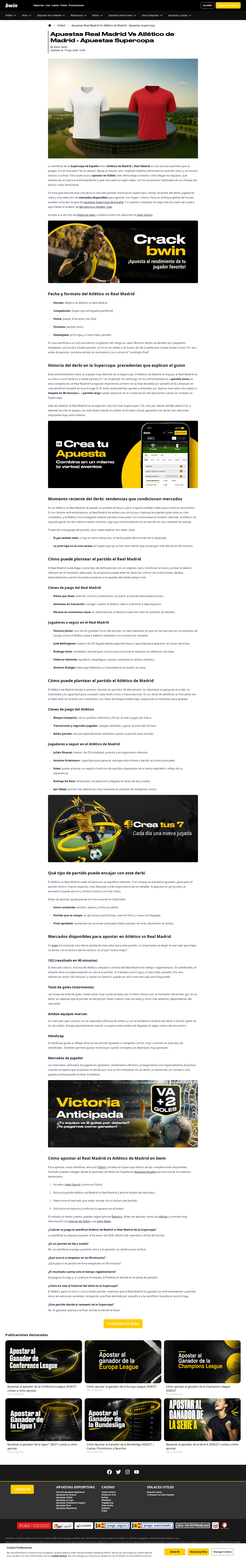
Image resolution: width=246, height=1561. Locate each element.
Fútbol (61, 25)
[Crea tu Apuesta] (123, 454)
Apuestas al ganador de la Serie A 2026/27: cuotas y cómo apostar (202, 1446)
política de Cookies (116, 1538)
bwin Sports (144, 215)
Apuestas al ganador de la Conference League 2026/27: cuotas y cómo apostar (42, 1388)
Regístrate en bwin (123, 1324)
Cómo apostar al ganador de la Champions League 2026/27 (198, 1388)
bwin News (104, 1221)
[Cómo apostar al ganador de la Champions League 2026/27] (202, 1361)
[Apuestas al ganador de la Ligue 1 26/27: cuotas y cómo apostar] (43, 1419)
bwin (55, 945)
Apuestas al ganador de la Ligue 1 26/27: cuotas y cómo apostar (42, 1446)
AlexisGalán (60, 46)
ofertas (163, 1216)
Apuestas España (145, 1172)
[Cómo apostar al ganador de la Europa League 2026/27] (123, 1361)
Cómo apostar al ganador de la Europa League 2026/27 (121, 1386)
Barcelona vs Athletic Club (95, 207)
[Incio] (49, 25)
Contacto (22, 1489)
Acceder (207, 5)
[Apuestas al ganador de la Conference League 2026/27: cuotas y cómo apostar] (43, 1361)
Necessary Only (198, 1551)
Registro (117, 1216)
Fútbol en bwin (86, 215)
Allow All (175, 1551)
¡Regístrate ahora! (228, 5)
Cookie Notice (59, 1555)
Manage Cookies (222, 1551)
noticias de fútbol (79, 1221)
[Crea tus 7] (123, 828)
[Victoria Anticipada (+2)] (123, 1113)
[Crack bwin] (123, 252)
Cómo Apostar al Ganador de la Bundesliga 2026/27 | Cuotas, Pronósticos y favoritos (120, 1446)
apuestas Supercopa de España (103, 202)
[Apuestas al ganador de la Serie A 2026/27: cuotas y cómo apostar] (202, 1419)
